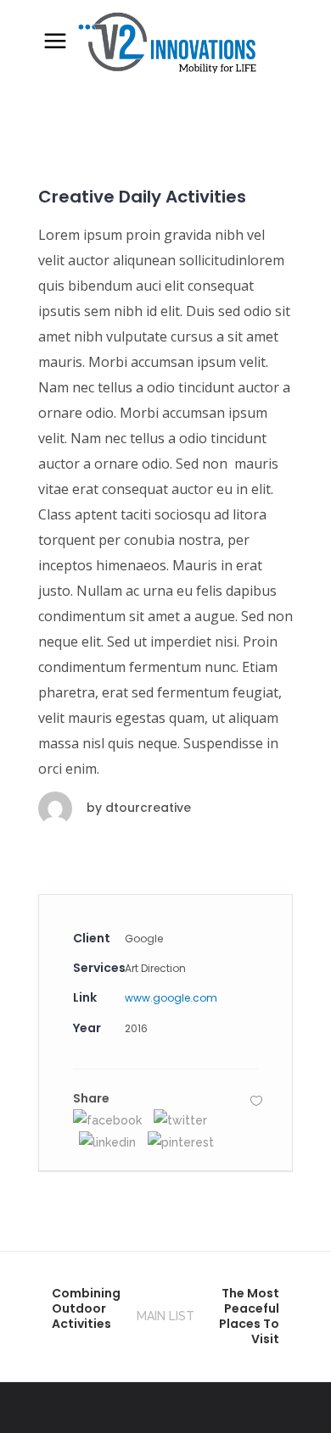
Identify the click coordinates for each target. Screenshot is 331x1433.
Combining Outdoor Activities (86, 1308)
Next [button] (259, 140)
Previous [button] (72, 140)
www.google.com (171, 998)
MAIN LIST (165, 1316)
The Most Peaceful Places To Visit (249, 1316)
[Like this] (256, 1100)
